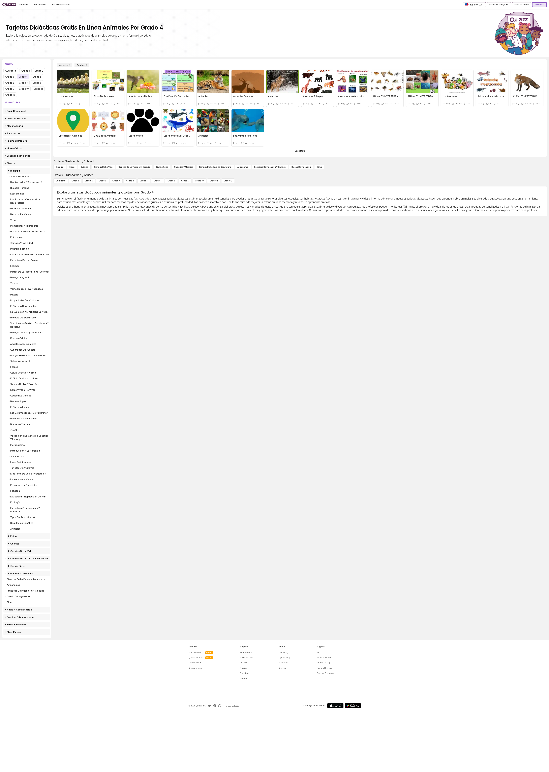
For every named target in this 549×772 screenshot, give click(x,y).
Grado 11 (38, 88)
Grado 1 (25, 70)
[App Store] (335, 705)
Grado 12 (10, 94)
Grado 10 (24, 88)
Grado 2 (39, 70)
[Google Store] (353, 705)
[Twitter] (209, 705)
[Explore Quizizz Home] (9, 4)
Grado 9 (9, 88)
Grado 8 (37, 82)
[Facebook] (214, 705)
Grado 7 (23, 82)
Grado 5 (36, 76)
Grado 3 (9, 76)
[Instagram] (219, 705)
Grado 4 (23, 76)
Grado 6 (9, 82)
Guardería (11, 70)
